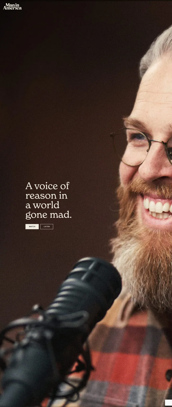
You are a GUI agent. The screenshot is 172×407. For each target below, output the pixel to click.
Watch (32, 227)
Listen (47, 227)
